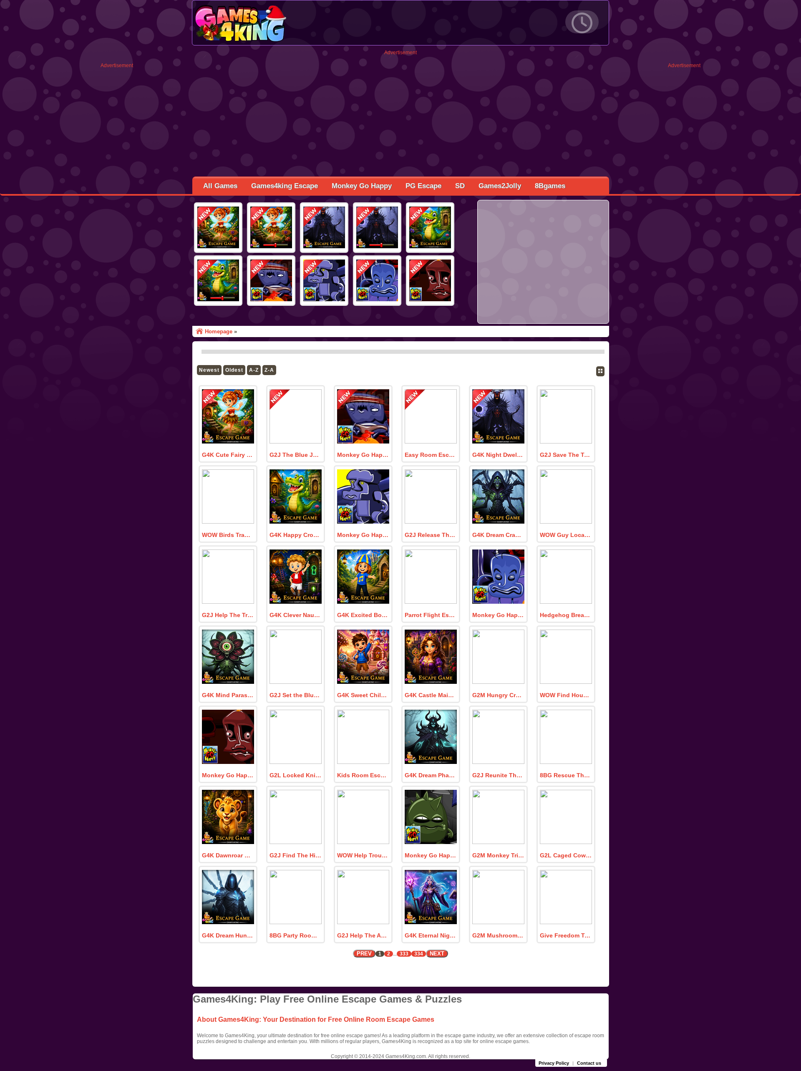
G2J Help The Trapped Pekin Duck (228, 615)
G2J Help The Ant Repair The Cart (363, 935)
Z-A (269, 370)
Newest (209, 370)
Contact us (589, 1063)
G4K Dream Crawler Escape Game (498, 535)
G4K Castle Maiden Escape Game (430, 695)
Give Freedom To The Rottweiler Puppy (566, 935)
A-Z (254, 370)
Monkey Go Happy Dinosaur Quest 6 (430, 855)
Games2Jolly (500, 186)
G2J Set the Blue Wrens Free (295, 695)
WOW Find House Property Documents (566, 695)
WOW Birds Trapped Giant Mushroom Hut (228, 535)
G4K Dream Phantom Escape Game (430, 775)
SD (460, 186)
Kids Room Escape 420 (363, 775)
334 (418, 954)
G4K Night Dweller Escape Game (498, 454)
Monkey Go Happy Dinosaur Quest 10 (363, 454)
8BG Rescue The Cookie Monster (566, 775)
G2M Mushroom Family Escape (498, 935)
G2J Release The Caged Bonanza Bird (430, 535)
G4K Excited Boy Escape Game (363, 615)
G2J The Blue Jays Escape (295, 454)
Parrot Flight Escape (430, 615)
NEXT (437, 953)
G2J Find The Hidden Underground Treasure (295, 855)
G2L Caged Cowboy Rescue (566, 855)
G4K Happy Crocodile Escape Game (295, 535)
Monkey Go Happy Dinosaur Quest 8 (498, 615)
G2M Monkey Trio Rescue (498, 855)
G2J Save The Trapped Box (566, 454)
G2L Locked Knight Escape (295, 775)
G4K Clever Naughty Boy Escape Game (295, 615)
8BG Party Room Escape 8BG (295, 935)
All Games (220, 186)
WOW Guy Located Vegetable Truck (566, 535)
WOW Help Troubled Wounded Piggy (363, 855)
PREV (364, 953)
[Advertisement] (116, 193)
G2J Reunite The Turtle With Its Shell (498, 775)
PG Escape (423, 186)
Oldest (234, 370)
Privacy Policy (554, 1063)
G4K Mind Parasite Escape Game (228, 695)
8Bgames (550, 186)
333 (404, 954)
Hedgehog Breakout (566, 615)
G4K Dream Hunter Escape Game (228, 935)
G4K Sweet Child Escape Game (363, 695)
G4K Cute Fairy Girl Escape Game (228, 454)
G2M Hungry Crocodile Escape (498, 695)
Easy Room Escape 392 (430, 454)
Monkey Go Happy (362, 186)
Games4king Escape (284, 186)
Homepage (218, 331)
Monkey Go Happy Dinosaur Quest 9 (363, 535)
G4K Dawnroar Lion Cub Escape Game (228, 855)
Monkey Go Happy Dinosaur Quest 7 (228, 775)
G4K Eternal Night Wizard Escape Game (430, 935)
